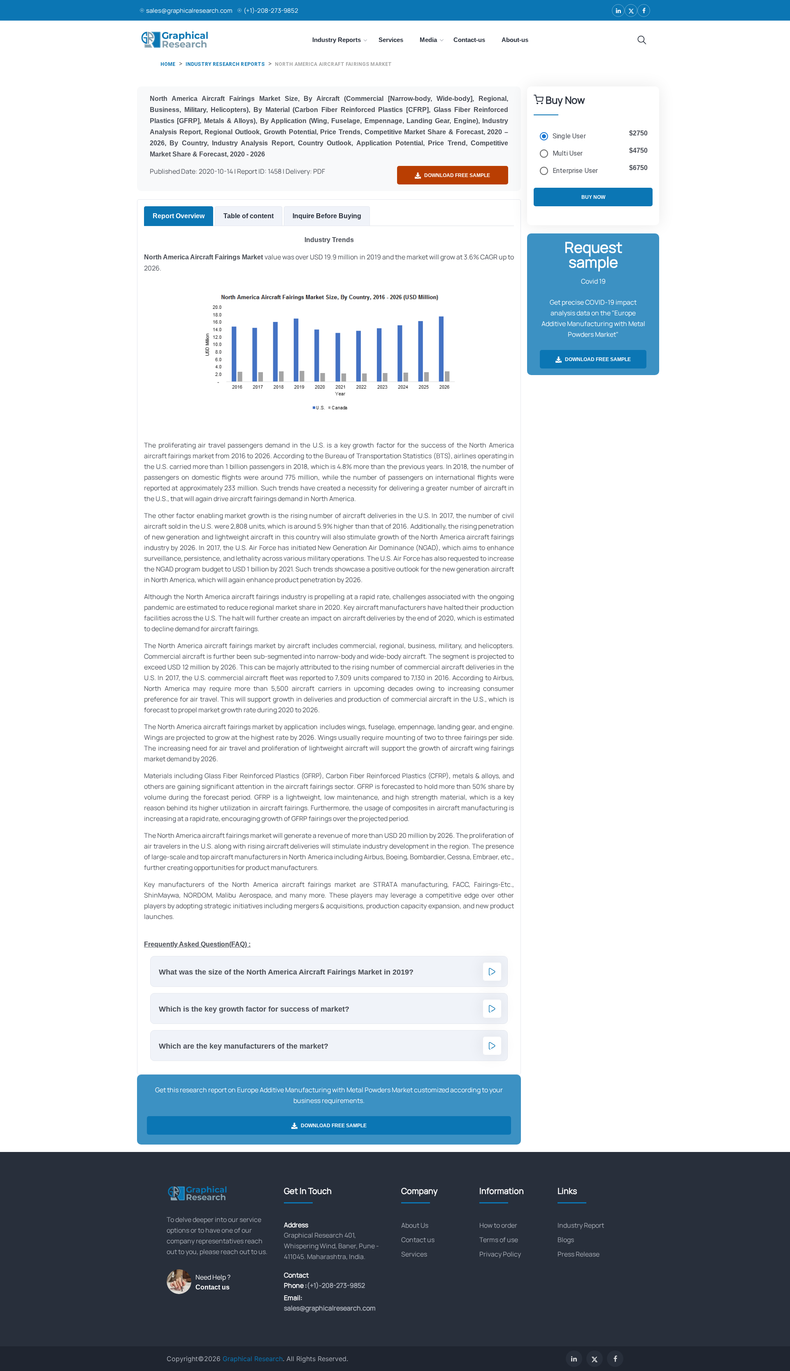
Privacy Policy (500, 1254)
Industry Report (581, 1225)
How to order (498, 1225)
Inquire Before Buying (327, 215)
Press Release (578, 1254)
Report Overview (178, 215)
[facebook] (643, 10)
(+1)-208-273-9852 (271, 10)
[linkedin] (618, 10)
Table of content (248, 215)
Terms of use (498, 1239)
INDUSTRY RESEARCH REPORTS (225, 64)
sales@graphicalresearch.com (189, 10)
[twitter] (631, 10)
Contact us (212, 1287)
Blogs (566, 1239)
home (168, 64)
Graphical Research (253, 1359)
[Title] (642, 40)
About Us (414, 1225)
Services (414, 1254)
